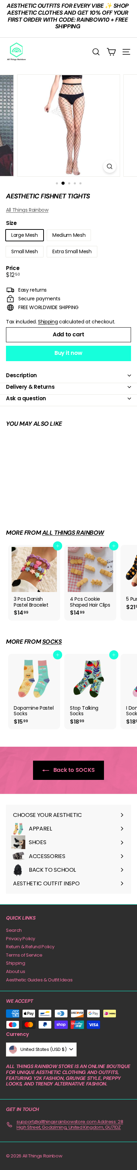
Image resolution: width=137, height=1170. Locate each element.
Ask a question (26, 398)
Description (21, 375)
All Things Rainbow (27, 209)
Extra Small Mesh (71, 251)
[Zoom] (109, 166)
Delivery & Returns (30, 386)
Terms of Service (24, 955)
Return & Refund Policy (30, 946)
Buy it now (68, 353)
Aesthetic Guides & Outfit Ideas (39, 980)
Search (14, 930)
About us (15, 971)
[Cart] (111, 52)
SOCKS (52, 641)
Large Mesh (24, 235)
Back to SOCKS (73, 770)
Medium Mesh (68, 235)
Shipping (48, 321)
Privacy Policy (20, 938)
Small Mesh (24, 251)
